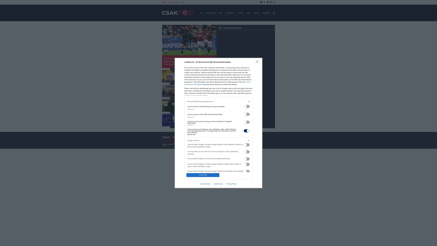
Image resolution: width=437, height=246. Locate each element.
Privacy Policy (231, 184)
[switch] (247, 106)
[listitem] (218, 101)
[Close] (258, 62)
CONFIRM (203, 175)
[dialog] (218, 123)
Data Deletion (206, 184)
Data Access (218, 184)
